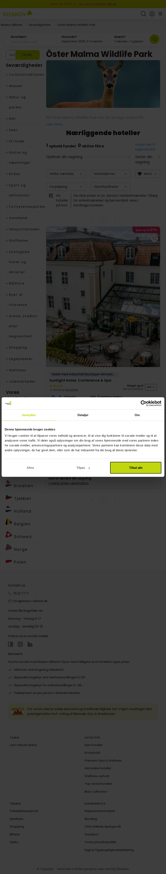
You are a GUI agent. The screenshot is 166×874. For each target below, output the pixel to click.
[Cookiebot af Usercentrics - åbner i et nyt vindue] (143, 403)
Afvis (30, 467)
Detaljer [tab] (83, 415)
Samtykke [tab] (29, 415)
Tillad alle (136, 467)
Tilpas (81, 467)
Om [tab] (137, 415)
